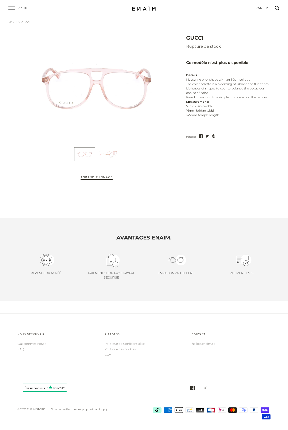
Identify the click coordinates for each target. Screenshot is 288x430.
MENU (12, 22)
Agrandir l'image (96, 177)
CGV (108, 355)
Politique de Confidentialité (125, 344)
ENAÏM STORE (36, 409)
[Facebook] (192, 389)
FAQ (20, 349)
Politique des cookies (120, 349)
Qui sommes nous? (31, 344)
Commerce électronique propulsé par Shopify (79, 409)
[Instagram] (205, 389)
